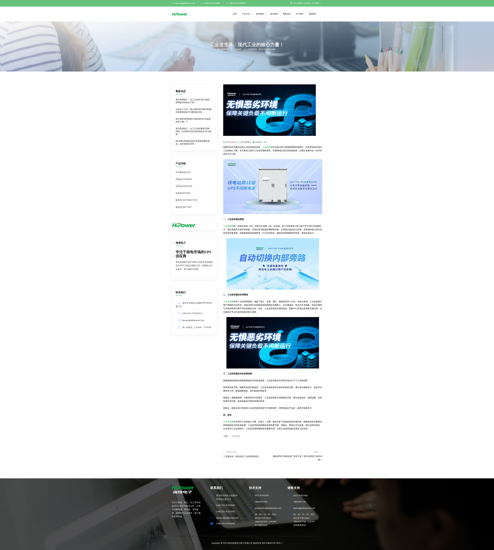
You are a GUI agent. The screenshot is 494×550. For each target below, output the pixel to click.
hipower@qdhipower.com (185, 3)
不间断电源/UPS (183, 172)
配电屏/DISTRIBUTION (186, 200)
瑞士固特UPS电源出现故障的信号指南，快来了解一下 (194, 120)
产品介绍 (246, 14)
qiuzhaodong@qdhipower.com (268, 508)
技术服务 (274, 14)
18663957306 (261, 502)
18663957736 (299, 502)
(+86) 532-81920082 (237, 3)
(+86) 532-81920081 (212, 3)
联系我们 (312, 14)
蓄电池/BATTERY (184, 207)
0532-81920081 (262, 495)
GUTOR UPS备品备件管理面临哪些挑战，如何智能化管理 (193, 142)
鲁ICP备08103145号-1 (272, 543)
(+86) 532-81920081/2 (192, 313)
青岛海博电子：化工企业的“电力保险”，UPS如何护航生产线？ (194, 101)
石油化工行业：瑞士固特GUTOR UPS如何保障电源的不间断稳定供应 (194, 110)
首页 (235, 14)
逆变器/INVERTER (184, 186)
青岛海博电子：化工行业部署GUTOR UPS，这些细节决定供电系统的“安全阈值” (193, 131)
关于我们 (300, 14)
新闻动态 (287, 14)
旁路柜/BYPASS (183, 193)
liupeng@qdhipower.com (304, 508)
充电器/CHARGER (184, 179)
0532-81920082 (300, 495)
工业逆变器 (267, 147)
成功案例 (260, 14)
